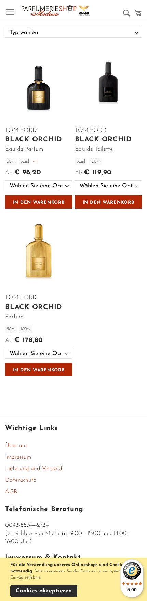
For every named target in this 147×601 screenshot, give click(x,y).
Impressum (18, 457)
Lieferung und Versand (33, 469)
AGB (11, 492)
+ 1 (35, 161)
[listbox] (38, 185)
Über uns (16, 445)
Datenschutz (20, 480)
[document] (74, 579)
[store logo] (56, 10)
